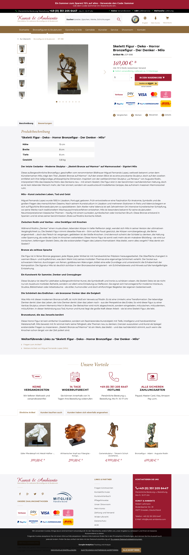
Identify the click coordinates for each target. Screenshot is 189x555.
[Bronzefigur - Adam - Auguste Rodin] (151, 435)
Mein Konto (99, 508)
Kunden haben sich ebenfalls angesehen (87, 412)
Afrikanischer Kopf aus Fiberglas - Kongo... (75, 454)
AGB (96, 525)
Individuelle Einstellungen (63, 550)
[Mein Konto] (155, 18)
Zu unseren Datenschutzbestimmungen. (126, 539)
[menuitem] (93, 19)
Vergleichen (121, 115)
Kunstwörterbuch (102, 496)
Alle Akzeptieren (131, 550)
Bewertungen (45, 123)
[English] (145, 18)
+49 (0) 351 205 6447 (63, 10)
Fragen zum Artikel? (32, 344)
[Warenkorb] (167, 18)
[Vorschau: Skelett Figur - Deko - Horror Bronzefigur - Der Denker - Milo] (21, 48)
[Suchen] (119, 19)
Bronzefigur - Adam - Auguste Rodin (151, 453)
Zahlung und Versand (104, 512)
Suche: (69, 19)
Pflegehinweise (101, 500)
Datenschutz (100, 521)
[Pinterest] (42, 494)
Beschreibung (26, 123)
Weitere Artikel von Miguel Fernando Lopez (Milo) (45, 348)
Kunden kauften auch (51, 412)
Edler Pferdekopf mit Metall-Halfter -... (38, 453)
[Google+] (27, 494)
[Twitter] (35, 494)
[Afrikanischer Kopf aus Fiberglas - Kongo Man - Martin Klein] (75, 435)
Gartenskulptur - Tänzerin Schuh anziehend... (113, 454)
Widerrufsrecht (101, 517)
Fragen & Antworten (103, 488)
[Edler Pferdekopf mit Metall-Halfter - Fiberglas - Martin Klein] (38, 435)
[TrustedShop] (135, 19)
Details (168, 115)
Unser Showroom (102, 504)
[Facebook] (19, 494)
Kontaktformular (102, 492)
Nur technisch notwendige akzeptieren (99, 550)
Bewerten (153, 115)
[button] (146, 84)
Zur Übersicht (25, 39)
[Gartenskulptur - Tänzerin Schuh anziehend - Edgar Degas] (113, 435)
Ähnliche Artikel (27, 412)
